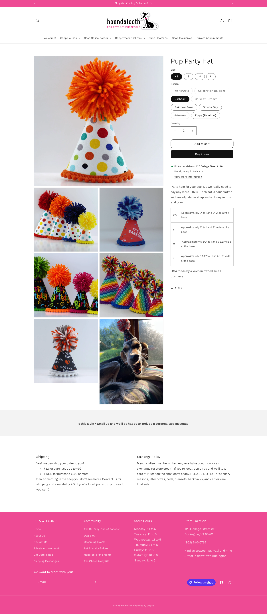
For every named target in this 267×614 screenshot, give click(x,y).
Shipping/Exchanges (46, 561)
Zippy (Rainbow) (205, 115)
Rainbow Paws (184, 107)
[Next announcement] (232, 3)
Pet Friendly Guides (96, 548)
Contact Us (40, 542)
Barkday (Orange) (208, 99)
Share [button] (178, 287)
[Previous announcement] (35, 3)
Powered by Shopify (144, 606)
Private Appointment (46, 548)
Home (37, 529)
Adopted (182, 116)
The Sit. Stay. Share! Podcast (102, 529)
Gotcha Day (210, 107)
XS (176, 76)
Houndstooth (127, 606)
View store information (188, 177)
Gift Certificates (43, 554)
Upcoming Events (95, 542)
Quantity (175, 123)
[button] (38, 21)
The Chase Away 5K (96, 561)
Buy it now (202, 154)
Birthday (180, 99)
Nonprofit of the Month (98, 554)
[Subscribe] (95, 582)
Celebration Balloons (213, 91)
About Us (39, 535)
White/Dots (184, 91)
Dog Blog (89, 535)
